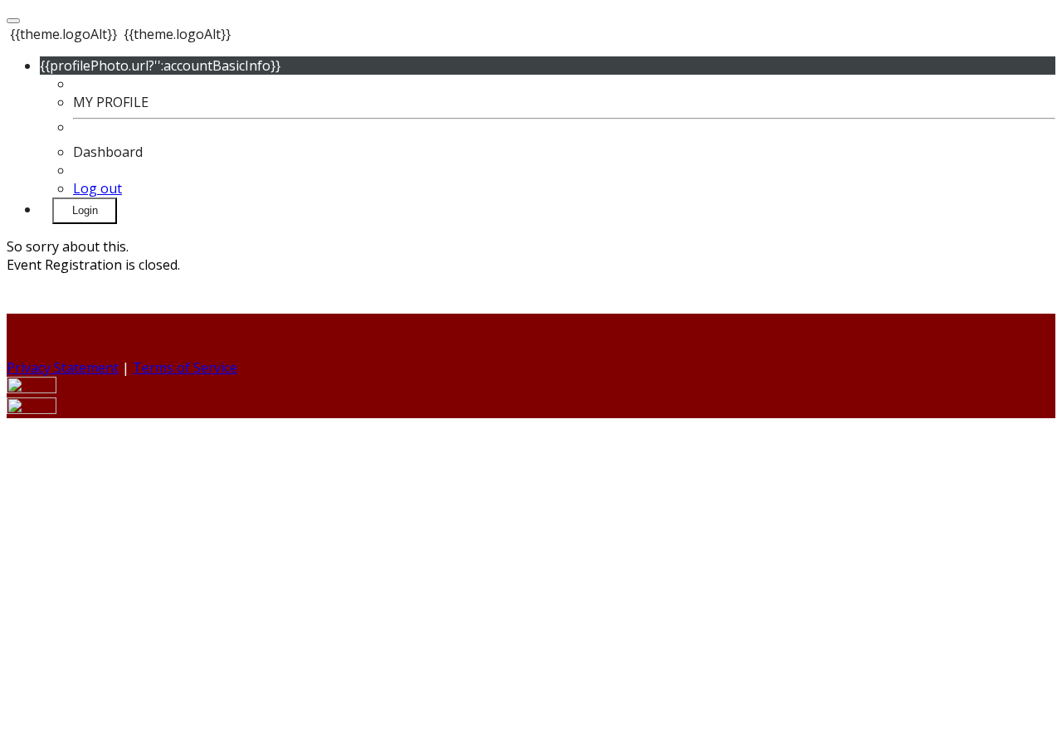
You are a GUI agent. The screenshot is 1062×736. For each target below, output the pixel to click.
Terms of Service (185, 367)
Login (85, 210)
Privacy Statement (63, 367)
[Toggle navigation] (13, 20)
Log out (97, 188)
